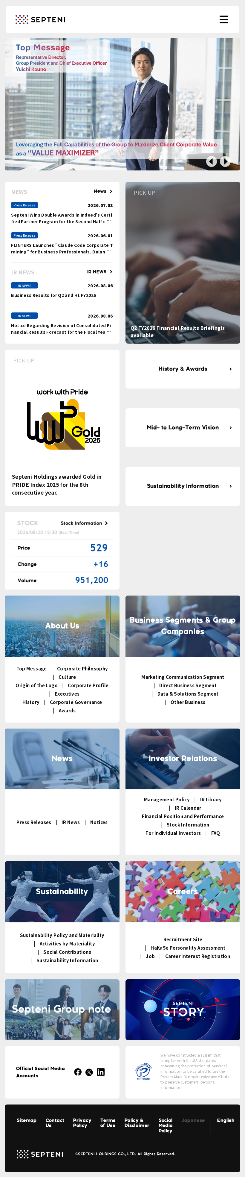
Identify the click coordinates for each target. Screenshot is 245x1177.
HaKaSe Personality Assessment (188, 948)
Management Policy (167, 799)
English (225, 1120)
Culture (67, 677)
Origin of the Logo (37, 685)
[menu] (224, 19)
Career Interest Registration (197, 956)
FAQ (215, 833)
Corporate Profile (88, 685)
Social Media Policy (166, 1125)
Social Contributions (67, 952)
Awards (67, 710)
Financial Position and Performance (183, 816)
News (100, 191)
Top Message (31, 668)
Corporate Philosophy (82, 668)
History (31, 702)
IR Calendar (188, 808)
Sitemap (27, 1120)
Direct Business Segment (188, 685)
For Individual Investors (173, 833)
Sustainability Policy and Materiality (62, 935)
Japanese (193, 1120)
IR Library (211, 799)
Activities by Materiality (67, 943)
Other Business (188, 702)
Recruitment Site (183, 939)
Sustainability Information (183, 486)
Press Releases (33, 822)
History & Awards (183, 369)
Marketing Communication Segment (182, 677)
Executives (67, 694)
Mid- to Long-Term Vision (183, 427)
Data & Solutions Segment (187, 694)
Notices (99, 822)
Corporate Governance (76, 702)
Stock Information (188, 824)
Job (150, 956)
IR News (71, 822)
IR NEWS (97, 272)
